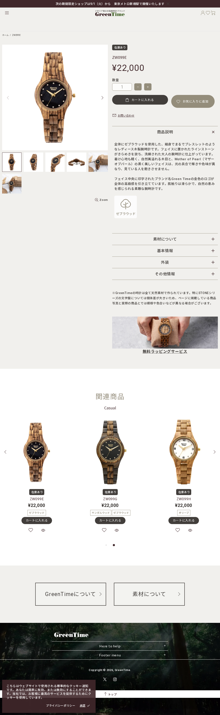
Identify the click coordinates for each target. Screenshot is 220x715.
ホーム (5, 35)
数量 (115, 80)
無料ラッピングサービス (165, 351)
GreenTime (110, 13)
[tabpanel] (36, 480)
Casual (110, 407)
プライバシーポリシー (60, 705)
